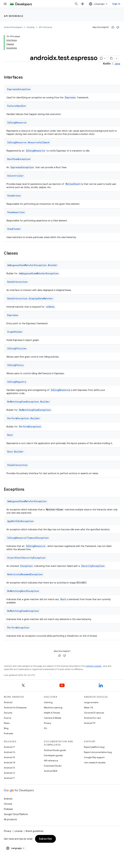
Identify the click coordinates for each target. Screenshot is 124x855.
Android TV (89, 723)
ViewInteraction (17, 465)
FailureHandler (16, 105)
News (7, 723)
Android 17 (9, 747)
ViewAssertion (16, 212)
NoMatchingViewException (35, 409)
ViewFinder (14, 228)
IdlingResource (16, 122)
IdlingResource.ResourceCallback (28, 142)
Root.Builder (15, 451)
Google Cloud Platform (16, 814)
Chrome (8, 803)
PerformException (30, 426)
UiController (15, 175)
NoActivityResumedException (25, 574)
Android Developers (13, 27)
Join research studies (94, 762)
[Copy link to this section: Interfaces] (26, 78)
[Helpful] (112, 27)
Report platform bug (94, 747)
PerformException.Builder (23, 418)
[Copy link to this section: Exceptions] (27, 490)
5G (45, 728)
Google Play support (94, 757)
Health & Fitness (52, 712)
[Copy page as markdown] (111, 58)
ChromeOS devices (94, 712)
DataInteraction (17, 281)
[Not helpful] (117, 27)
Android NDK (50, 770)
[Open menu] (5, 4)
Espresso (70, 97)
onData (50, 306)
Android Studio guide (55, 750)
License (18, 831)
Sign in (116, 3)
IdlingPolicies (16, 348)
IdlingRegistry (16, 381)
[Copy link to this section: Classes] (21, 254)
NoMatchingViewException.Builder (28, 401)
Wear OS (88, 707)
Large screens (91, 702)
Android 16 (9, 752)
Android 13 (9, 767)
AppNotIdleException (20, 521)
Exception (26, 565)
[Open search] (76, 4)
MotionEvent (73, 183)
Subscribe (45, 838)
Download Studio (53, 765)
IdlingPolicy (15, 365)
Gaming (48, 702)
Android (8, 702)
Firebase (8, 809)
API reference (13, 16)
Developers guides (53, 755)
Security (8, 712)
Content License (93, 666)
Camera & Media (52, 717)
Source (7, 717)
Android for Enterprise (15, 707)
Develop (31, 27)
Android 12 (9, 772)
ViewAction (14, 195)
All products (10, 819)
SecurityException (92, 565)
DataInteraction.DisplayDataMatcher (30, 298)
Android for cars (92, 717)
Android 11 (9, 778)
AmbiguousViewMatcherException (38, 273)
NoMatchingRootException (23, 591)
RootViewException (19, 159)
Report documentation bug (98, 752)
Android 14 (9, 762)
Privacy (47, 723)
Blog (6, 728)
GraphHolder (15, 331)
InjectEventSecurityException (26, 557)
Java (117, 63)
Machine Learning (53, 707)
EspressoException (19, 89)
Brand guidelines (34, 831)
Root (10, 434)
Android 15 (9, 757)
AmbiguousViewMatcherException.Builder (32, 265)
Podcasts (8, 733)
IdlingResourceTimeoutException (28, 537)
